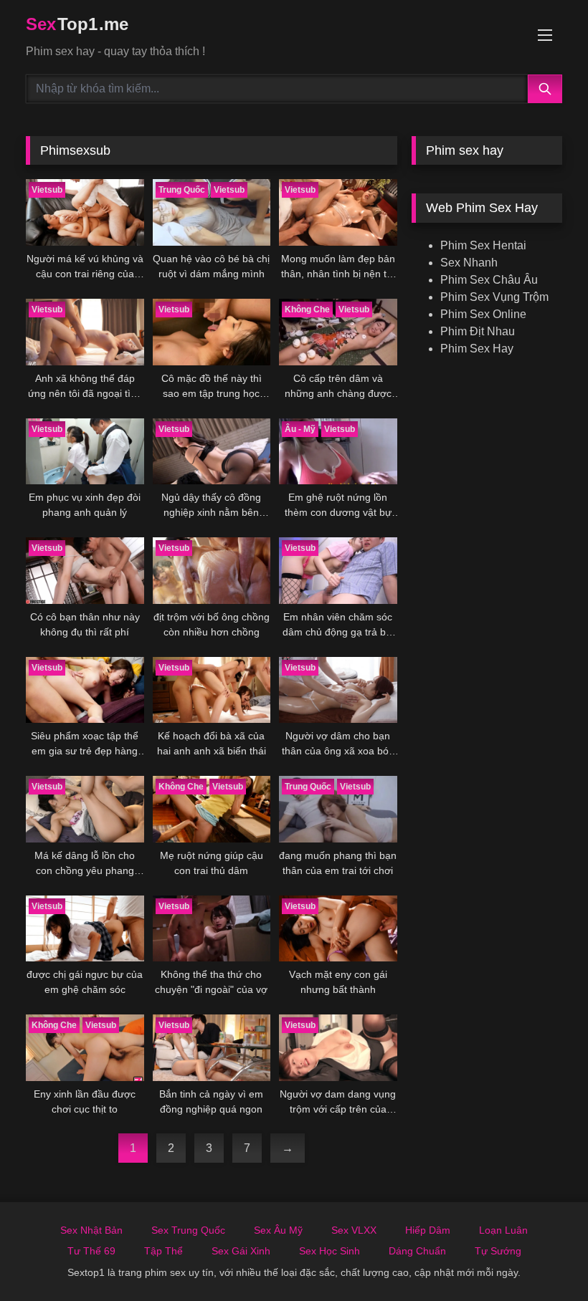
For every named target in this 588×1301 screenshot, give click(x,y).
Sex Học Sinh (329, 1251)
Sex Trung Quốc (188, 1230)
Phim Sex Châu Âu (489, 280)
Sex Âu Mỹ (278, 1230)
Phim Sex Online (483, 314)
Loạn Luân (503, 1230)
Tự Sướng (498, 1251)
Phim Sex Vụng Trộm (494, 297)
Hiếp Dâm (427, 1230)
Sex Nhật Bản (91, 1230)
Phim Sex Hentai (483, 245)
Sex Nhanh (469, 262)
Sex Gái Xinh (241, 1251)
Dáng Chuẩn (417, 1251)
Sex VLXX (353, 1230)
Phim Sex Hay (476, 348)
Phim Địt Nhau (477, 331)
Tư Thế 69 (91, 1251)
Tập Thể (163, 1251)
